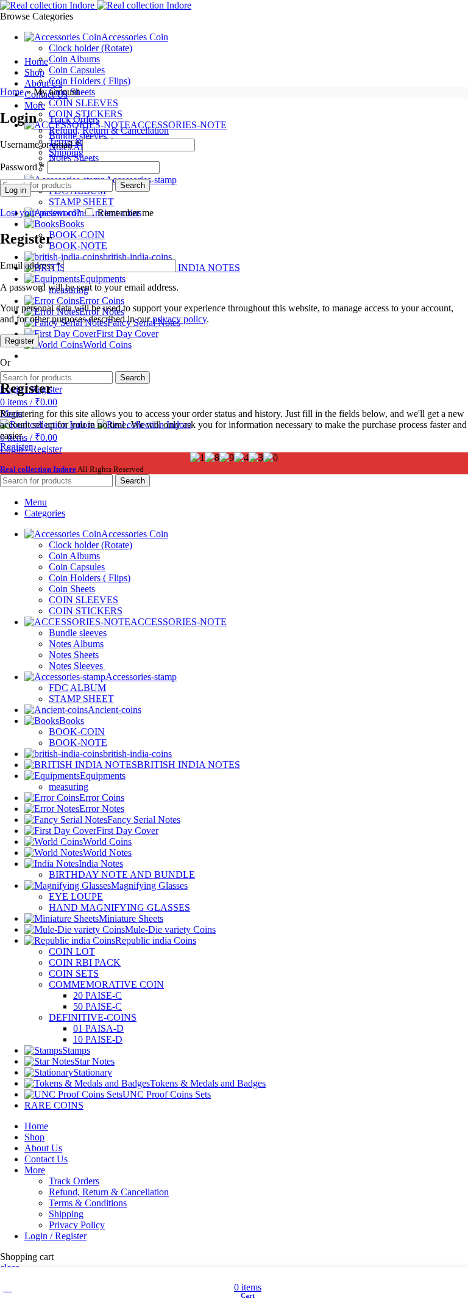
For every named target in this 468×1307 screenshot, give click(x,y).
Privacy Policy (77, 1225)
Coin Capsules (77, 70)
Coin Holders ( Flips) (89, 81)
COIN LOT (72, 951)
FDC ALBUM (77, 687)
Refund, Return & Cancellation (109, 130)
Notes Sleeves (77, 666)
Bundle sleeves (78, 633)
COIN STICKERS (85, 611)
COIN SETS (74, 973)
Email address (30, 265)
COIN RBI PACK (85, 962)
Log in (15, 190)
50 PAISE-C (97, 1006)
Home (12, 92)
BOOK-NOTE (78, 246)
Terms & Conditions (88, 1203)
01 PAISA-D (98, 1028)
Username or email (40, 144)
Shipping (66, 152)
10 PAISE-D (97, 1039)
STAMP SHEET (81, 202)
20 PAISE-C (97, 995)
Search (132, 377)
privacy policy (179, 319)
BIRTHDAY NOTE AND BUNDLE (122, 874)
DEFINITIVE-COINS (92, 1017)
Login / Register (55, 1236)
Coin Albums (74, 59)
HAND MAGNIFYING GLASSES (119, 907)
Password (22, 167)
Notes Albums (76, 644)
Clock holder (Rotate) (90, 48)
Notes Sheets (74, 655)
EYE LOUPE (76, 896)
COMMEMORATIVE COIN (106, 984)
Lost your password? (40, 213)
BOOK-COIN (77, 235)
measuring (68, 786)
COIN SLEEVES (83, 103)
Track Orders (74, 119)
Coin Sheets (72, 589)
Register (19, 341)
